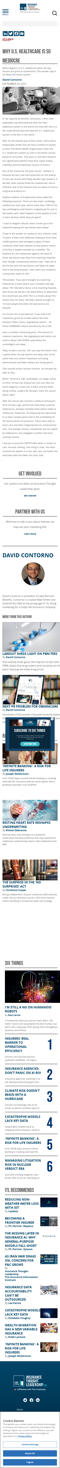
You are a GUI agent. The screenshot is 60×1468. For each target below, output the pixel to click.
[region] (30, 1440)
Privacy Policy (25, 1436)
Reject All (30, 1453)
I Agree (30, 1462)
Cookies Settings (30, 1444)
